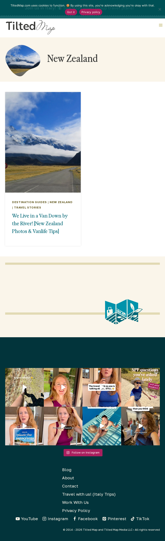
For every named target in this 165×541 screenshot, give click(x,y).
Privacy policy (90, 12)
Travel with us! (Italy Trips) (89, 494)
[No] (159, 9)
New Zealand (61, 202)
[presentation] (43, 142)
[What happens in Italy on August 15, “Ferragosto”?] (24, 387)
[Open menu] (161, 25)
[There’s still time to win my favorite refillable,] (24, 426)
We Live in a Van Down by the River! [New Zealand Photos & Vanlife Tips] (40, 223)
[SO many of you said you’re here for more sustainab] (101, 387)
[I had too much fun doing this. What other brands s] (63, 387)
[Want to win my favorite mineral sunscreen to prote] (63, 426)
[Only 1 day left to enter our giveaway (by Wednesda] (140, 387)
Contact (70, 485)
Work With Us (75, 502)
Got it (71, 12)
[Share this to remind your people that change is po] (140, 426)
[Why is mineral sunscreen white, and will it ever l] (101, 426)
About (68, 477)
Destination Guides (29, 202)
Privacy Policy (76, 510)
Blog (67, 469)
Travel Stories (27, 207)
